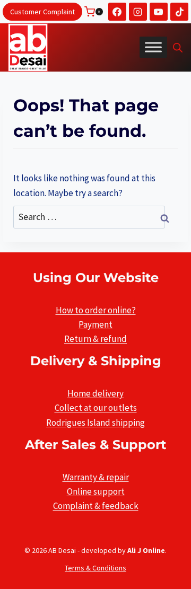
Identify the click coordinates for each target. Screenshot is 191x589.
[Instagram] (138, 12)
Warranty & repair (96, 477)
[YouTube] (159, 12)
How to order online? (96, 310)
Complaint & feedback (95, 506)
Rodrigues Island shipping (95, 422)
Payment (95, 324)
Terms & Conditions (95, 568)
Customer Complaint (42, 11)
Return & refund (95, 339)
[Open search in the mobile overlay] (177, 47)
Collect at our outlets (96, 408)
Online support (96, 491)
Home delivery (95, 393)
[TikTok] (179, 12)
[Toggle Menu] (153, 47)
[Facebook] (117, 12)
